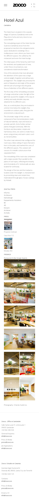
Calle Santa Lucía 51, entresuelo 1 (13, 425)
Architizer (7, 210)
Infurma (6, 193)
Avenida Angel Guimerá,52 (10, 468)
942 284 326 (9, 430)
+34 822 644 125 (7, 474)
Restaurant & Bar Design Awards (15, 258)
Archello (7, 213)
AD (5, 205)
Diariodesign (8, 198)
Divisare (7, 208)
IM (5, 203)
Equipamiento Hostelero (12, 200)
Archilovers (8, 195)
